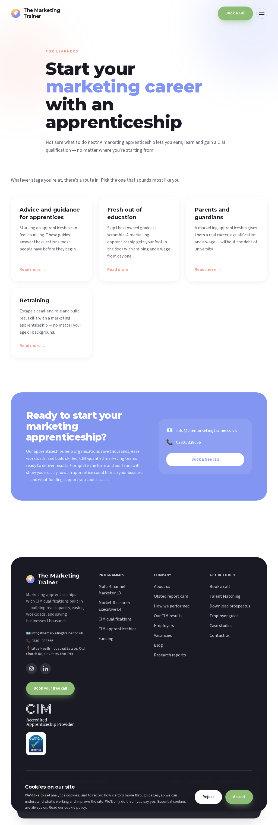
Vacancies (163, 635)
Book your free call (50, 688)
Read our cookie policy (67, 807)
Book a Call (235, 13)
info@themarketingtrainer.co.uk (201, 430)
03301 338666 (183, 442)
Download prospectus (230, 606)
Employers (164, 626)
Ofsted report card (171, 596)
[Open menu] (261, 13)
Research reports (170, 655)
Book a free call (205, 459)
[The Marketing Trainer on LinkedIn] (45, 668)
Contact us (220, 635)
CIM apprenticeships (118, 629)
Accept (239, 797)
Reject (208, 797)
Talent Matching (225, 596)
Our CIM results (168, 616)
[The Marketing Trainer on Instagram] (31, 668)
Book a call (220, 587)
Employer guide (224, 616)
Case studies (221, 626)
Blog (158, 645)
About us (162, 587)
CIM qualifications (115, 619)
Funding (106, 639)
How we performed (171, 606)
